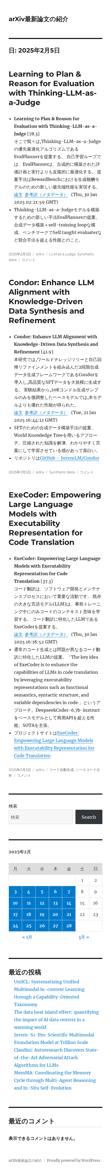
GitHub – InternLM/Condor (69, 458)
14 (69, 903)
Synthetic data (62, 472)
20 (55, 914)
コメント (29, 260)
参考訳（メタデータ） (46, 194)
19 (42, 914)
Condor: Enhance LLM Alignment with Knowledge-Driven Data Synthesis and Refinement (51, 301)
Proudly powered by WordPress (73, 1160)
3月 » (83, 937)
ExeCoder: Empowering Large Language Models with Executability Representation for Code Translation (55, 518)
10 (15, 903)
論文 (18, 194)
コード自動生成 (61, 769)
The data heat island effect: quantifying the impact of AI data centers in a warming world (56, 1019)
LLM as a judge (62, 254)
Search (89, 817)
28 (69, 925)
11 (29, 903)
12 (42, 903)
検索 (13, 806)
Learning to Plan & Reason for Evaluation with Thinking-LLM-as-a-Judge (53, 88)
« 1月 (27, 937)
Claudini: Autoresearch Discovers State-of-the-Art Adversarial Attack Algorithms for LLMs (56, 1057)
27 (55, 925)
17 (15, 914)
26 (42, 925)
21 (69, 914)
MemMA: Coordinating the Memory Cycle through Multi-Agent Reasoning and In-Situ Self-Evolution (55, 1080)
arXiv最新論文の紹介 (38, 19)
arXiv (40, 254)
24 (15, 925)
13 (55, 903)
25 (29, 925)
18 (28, 914)
